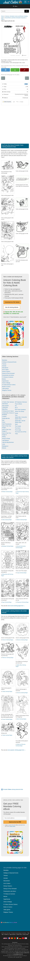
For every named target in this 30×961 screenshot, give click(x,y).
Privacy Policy (12, 826)
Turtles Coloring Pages (7, 691)
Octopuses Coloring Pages (23, 602)
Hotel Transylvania (6, 424)
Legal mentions (12, 934)
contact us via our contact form (22, 952)
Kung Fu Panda (6, 438)
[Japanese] (26, 938)
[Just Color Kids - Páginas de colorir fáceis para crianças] (15, 938)
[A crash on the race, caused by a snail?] (7, 239)
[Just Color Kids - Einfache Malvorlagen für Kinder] (20, 938)
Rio (16, 405)
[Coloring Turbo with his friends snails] (7, 169)
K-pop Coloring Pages (21, 572)
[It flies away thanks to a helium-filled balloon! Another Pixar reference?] (7, 261)
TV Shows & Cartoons (7, 377)
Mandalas (4, 360)
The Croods (18, 426)
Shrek (16, 413)
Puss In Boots (18, 404)
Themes (4, 364)
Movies (4, 379)
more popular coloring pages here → (17, 750)
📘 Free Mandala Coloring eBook (9, 922)
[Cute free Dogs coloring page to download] (7, 596)
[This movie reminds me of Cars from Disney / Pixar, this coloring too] (7, 215)
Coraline (4, 416)
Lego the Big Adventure (8, 442)
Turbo (2, 19)
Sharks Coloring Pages (22, 519)
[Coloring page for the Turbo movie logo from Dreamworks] (22, 182)
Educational (5, 367)
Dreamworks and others (8, 375)
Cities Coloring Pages (7, 519)
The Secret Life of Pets (20, 431)
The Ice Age (18, 430)
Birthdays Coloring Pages (7, 546)
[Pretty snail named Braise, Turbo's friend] (22, 231)
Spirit (16, 424)
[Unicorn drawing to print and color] (22, 687)
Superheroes (5, 381)
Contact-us (6, 934)
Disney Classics (6, 371)
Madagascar (5, 446)
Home (2, 16)
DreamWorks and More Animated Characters (15, 17)
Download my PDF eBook (12, 302)
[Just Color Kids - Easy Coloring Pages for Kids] (5, 938)
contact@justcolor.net (18, 954)
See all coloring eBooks (11, 307)
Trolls (16, 433)
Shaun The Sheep (19, 411)
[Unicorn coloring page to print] (7, 635)
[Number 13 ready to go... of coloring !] (22, 258)
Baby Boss (5, 409)
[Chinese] (23, 938)
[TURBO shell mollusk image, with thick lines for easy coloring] (22, 169)
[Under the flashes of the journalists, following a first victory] (7, 193)
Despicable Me (6, 418)
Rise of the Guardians (20, 409)
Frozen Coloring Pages (7, 719)
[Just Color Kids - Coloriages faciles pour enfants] (9, 938)
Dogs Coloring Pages (7, 602)
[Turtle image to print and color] (7, 685)
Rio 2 (16, 407)
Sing (16, 415)
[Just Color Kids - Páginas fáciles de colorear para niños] (12, 938)
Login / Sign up (25, 2)
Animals (4, 365)
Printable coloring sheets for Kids (13, 789)
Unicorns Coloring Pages (7, 639)
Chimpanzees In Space (8, 411)
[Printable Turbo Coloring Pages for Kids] (2, 789)
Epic (3, 420)
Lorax (3, 444)
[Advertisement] (15, 123)
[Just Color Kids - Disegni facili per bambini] (17, 938)
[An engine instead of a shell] (22, 207)
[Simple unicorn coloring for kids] (22, 635)
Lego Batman (5, 440)
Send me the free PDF (15, 822)
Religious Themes (6, 390)
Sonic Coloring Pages (21, 719)
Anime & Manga (6, 382)
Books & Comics (6, 386)
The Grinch (18, 428)
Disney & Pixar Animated (8, 373)
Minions (4, 448)
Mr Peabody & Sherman (21, 402)
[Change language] (28, 2)
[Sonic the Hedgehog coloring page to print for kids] (22, 713)
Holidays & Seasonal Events (9, 362)
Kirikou (4, 436)
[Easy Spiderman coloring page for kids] (22, 659)
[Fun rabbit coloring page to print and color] (22, 738)
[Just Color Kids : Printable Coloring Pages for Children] (13, 2)
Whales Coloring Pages (7, 491)
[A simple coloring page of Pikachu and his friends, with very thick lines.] (7, 652)
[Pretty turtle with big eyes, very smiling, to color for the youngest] (7, 731)
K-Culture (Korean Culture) (8, 384)
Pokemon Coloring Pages (7, 657)
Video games (5, 388)
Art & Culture (5, 369)
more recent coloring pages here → (16, 605)
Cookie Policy (19, 934)
